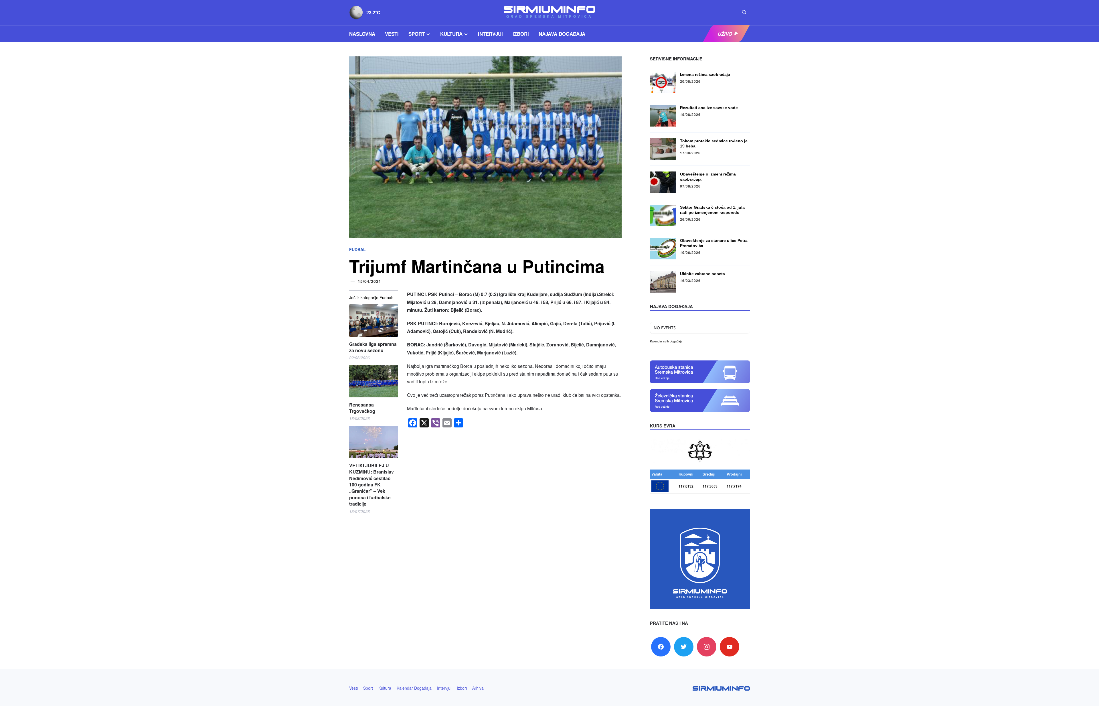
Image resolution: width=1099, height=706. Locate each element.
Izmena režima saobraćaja (705, 74)
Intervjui (490, 33)
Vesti (392, 33)
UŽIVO (725, 33)
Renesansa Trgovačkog (362, 408)
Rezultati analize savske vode (709, 107)
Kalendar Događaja (414, 688)
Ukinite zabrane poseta (702, 273)
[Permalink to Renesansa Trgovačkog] (373, 381)
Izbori (521, 33)
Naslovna (362, 33)
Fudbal (357, 249)
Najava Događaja (562, 33)
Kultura (451, 33)
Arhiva (478, 688)
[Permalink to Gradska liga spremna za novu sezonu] (373, 320)
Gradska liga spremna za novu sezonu (373, 347)
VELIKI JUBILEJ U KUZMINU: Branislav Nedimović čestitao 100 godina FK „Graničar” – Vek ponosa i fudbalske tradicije (371, 484)
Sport (416, 33)
